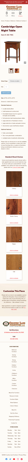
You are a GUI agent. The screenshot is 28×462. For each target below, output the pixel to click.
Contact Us (14, 423)
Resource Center (14, 396)
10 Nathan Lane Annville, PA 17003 (14, 332)
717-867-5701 (14, 339)
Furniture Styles (14, 399)
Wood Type (4, 81)
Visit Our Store (14, 413)
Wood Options (14, 402)
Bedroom (13, 21)
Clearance (14, 388)
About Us (14, 410)
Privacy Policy (22, 455)
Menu (13, 16)
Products (7, 21)
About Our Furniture (14, 392)
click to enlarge (14, 195)
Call (7, 16)
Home (2, 21)
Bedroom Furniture (21, 21)
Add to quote (6, 92)
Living (14, 370)
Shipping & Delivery (14, 416)
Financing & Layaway (14, 419)
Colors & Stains (16, 167)
